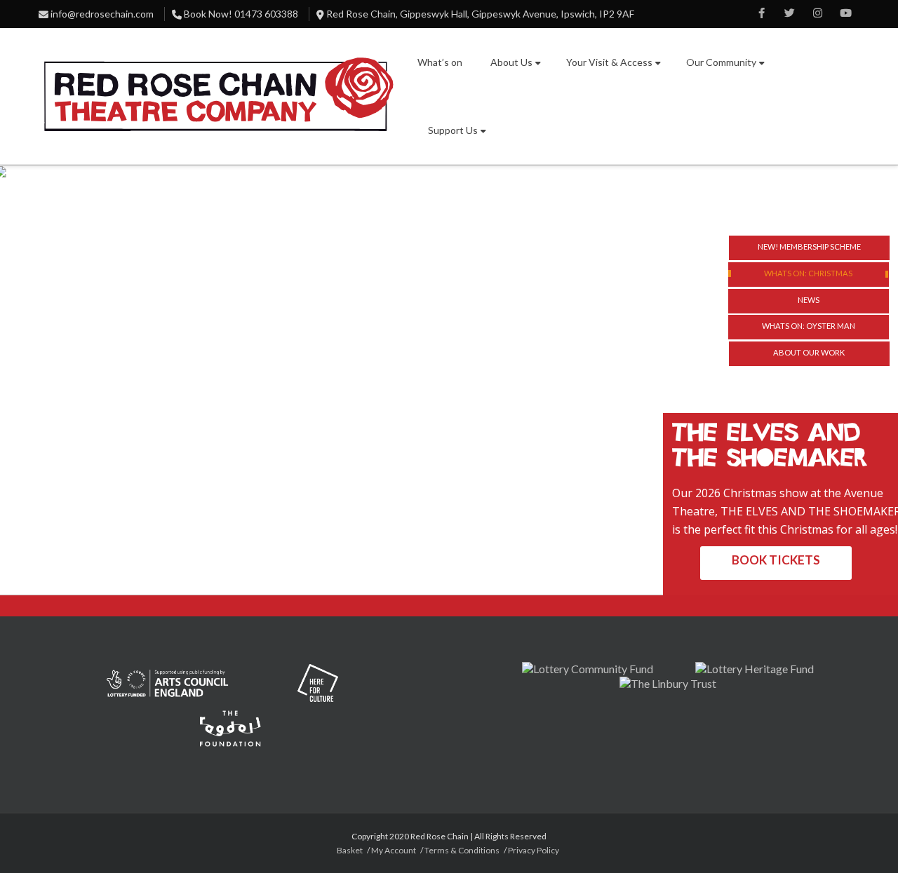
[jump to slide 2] (809, 274)
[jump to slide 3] (809, 301)
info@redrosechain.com (102, 14)
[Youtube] (845, 14)
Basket (350, 850)
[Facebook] (761, 14)
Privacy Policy (533, 850)
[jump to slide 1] (809, 248)
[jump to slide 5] (809, 353)
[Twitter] (789, 14)
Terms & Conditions (462, 850)
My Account (393, 850)
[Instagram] (817, 14)
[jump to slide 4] (809, 327)
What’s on (439, 62)
